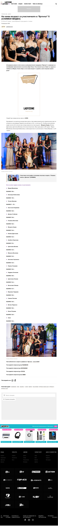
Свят (36, 457)
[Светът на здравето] (8, 496)
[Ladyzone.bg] (9, 2)
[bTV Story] (8, 480)
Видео (20, 4)
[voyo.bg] (8, 488)
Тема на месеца (37, 4)
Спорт (24, 457)
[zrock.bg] (22, 504)
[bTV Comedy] (22, 472)
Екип (4, 516)
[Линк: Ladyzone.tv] (5, 4)
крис (18, 386)
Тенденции (3, 457)
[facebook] (25, 520)
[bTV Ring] (22, 480)
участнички (36, 386)
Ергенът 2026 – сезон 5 (6, 14)
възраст (22, 386)
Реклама (50, 516)
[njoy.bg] (36, 496)
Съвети (2, 455)
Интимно (25, 462)
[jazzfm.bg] (8, 504)
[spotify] (33, 520)
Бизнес (36, 459)
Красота (14, 452)
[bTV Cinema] (36, 472)
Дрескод (3, 459)
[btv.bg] (8, 472)
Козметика (14, 457)
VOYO (26, 118)
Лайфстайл (27, 4)
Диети (24, 455)
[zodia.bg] (50, 488)
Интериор (48, 459)
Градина (48, 457)
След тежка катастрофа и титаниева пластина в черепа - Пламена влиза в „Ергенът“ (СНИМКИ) (37, 176)
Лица (36, 455)
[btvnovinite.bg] (36, 480)
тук (55, 426)
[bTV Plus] (50, 480)
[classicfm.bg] (50, 496)
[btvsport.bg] (22, 488)
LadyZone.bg (9, 26)
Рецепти (48, 455)
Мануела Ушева (45, 125)
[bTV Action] (50, 472)
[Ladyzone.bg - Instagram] (12, 380)
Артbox (36, 462)
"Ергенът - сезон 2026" (33, 361)
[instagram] (29, 520)
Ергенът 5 (51, 386)
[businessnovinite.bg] (36, 488)
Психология (26, 459)
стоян (26, 386)
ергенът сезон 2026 (44, 386)
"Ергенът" (44, 65)
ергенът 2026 (4, 388)
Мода (2, 452)
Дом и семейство (51, 452)
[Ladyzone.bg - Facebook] (15, 383)
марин (30, 386)
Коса (13, 459)
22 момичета (10, 65)
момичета (13, 386)
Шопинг (2, 462)
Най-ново (14, 4)
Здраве (25, 452)
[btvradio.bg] (22, 496)
